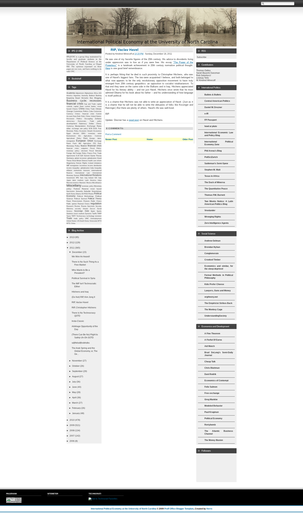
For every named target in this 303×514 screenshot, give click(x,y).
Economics (97, 131)
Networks (79, 191)
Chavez (75, 109)
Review (77, 206)
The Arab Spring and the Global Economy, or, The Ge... (84, 351)
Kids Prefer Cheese (214, 284)
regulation (96, 203)
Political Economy (213, 418)
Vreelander (209, 210)
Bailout (92, 95)
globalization (91, 158)
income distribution (95, 165)
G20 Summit (84, 156)
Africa (96, 93)
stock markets (79, 213)
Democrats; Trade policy (90, 121)
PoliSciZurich (211, 157)
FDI (94, 143)
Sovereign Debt (81, 211)
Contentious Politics (81, 111)
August (75, 376)
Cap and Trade (90, 104)
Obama (78, 194)
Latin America (90, 180)
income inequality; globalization (78, 168)
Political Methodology (85, 196)
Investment (70, 178)
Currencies (98, 111)
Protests (86, 201)
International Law (82, 173)
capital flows (79, 106)
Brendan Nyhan (212, 247)
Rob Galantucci (203, 75)
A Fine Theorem (212, 333)
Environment (71, 136)
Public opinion (71, 204)
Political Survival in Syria (83, 278)
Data (74, 116)
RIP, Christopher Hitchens (84, 307)
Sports (99, 211)
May (74, 392)
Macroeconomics (72, 183)
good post (134, 120)
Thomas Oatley (203, 70)
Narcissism (70, 191)
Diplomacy (83, 124)
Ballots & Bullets (212, 94)
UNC (87, 218)
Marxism (82, 183)
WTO (100, 221)
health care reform (95, 161)
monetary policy (87, 186)
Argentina (76, 95)
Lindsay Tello (202, 78)
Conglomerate (211, 253)
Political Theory (95, 198)
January (76, 413)
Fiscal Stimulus (95, 151)
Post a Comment (113, 134)
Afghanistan (89, 93)
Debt (78, 116)
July (74, 382)
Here (107, 68)
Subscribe (201, 57)
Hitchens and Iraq (80, 292)
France (89, 153)
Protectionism (77, 201)
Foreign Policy (81, 153)
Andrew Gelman (212, 241)
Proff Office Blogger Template (179, 509)
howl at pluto (210, 126)
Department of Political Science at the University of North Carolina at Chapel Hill (84, 64)
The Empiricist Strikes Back (218, 303)
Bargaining (70, 98)
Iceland (90, 163)
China (82, 108)
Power (68, 201)
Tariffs (94, 213)
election (76, 133)
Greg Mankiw (210, 399)
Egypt (68, 133)
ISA (96, 178)
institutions (78, 170)
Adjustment (80, 93)
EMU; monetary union (92, 133)
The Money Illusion (213, 440)
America (69, 95)
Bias (91, 98)
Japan (68, 180)
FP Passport (210, 120)
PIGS (86, 194)
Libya (100, 180)
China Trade (90, 109)
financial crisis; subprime (77, 148)
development (71, 124)
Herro (209, 509)
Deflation (98, 119)
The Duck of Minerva (214, 182)
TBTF (74, 216)
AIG (100, 93)
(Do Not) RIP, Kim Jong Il (83, 297)
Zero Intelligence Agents (216, 223)
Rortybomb (210, 425)
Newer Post (111, 139)
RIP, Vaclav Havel (80, 302)
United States (71, 221)
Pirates (90, 194)
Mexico (89, 183)
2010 (72, 420)
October (76, 366)
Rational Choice (84, 204)
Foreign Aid (70, 153)
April (74, 397)
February (76, 408)
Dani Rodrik (210, 374)
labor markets (77, 180)
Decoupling (89, 119)
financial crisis (95, 146)
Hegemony (70, 163)
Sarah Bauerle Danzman (208, 73)
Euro (85, 138)
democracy (70, 121)
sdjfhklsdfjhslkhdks (81, 343)
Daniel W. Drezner (213, 107)
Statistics (69, 213)
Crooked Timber (212, 259)
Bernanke (85, 98)
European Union (84, 140)
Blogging (98, 98)
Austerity (85, 95)
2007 (72, 436)
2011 (72, 248)
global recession (81, 158)
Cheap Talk (210, 361)
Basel (77, 98)
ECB (90, 128)
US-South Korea (83, 221)
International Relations (91, 175)
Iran (81, 178)
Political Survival (80, 199)
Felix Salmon (210, 387)
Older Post (188, 139)
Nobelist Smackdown (93, 191)
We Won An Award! (81, 256)
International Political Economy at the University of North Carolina (123, 509)
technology (90, 216)
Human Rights (81, 163)
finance (84, 146)
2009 (72, 425)
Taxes (68, 216)
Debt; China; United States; (91, 116)
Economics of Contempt (216, 380)
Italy (100, 178)
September (77, 371)
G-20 (77, 156)
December (77, 252)
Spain (93, 211)
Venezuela (93, 221)
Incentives (83, 165)
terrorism (98, 216)
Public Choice (96, 201)
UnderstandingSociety (215, 316)
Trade (69, 218)
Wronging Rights (212, 217)
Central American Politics (217, 101)
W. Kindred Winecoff (205, 80)
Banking (99, 95)
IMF (67, 165)
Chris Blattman (212, 368)
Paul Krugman (211, 412)
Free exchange (211, 393)
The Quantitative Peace (216, 188)
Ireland (90, 178)
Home (150, 139)
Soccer (92, 209)
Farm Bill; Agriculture (82, 143)
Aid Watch (209, 346)
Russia (83, 206)
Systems (88, 213)
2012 (72, 242)
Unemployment (96, 218)
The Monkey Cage (213, 309)
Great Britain (76, 161)
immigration (74, 165)
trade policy (78, 218)
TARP (99, 213)
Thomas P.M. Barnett (214, 195)
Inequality (98, 168)
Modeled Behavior (213, 406)
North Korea (70, 194)
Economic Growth (86, 131)
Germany (70, 158)
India (92, 168)
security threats (81, 209)
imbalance (98, 163)
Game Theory (96, 156)
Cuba (91, 111)
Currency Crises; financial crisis (80, 114)
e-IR (206, 113)
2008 (72, 430)
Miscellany (73, 185)
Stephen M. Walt (212, 170)
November (77, 361)
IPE (77, 178)
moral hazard (96, 189)
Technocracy (81, 216)
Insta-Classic (78, 321)
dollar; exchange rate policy (77, 128)
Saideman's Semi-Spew (216, 163)
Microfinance (97, 183)
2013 (72, 237)
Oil (82, 194)
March (75, 403)
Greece (85, 161)
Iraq (86, 178)
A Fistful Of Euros (213, 340)
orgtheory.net (211, 297)
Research (69, 206)
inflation (69, 170)
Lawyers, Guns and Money (217, 290)
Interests (86, 170)
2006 (72, 441)
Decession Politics (74, 119)
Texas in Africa (211, 176)
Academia (70, 93)
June (74, 387)
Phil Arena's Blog (213, 151)
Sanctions (91, 206)
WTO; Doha (70, 223)
